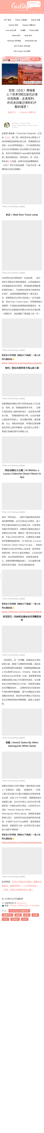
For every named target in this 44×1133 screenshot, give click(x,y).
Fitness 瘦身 (34, 30)
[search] (40, 8)
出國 (35, 915)
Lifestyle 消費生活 (28, 25)
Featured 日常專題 (14, 41)
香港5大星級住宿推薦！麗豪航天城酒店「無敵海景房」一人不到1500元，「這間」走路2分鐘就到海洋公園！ (22, 886)
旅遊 (18, 915)
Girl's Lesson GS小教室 (22, 51)
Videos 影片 (16, 35)
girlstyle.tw (21, 903)
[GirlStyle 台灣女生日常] (22, 7)
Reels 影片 (28, 35)
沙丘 (8, 137)
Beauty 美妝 (35, 20)
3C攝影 (22, 30)
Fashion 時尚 (13, 25)
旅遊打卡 (12, 112)
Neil (16, 123)
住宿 (27, 915)
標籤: (5, 911)
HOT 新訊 (7, 20)
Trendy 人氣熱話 (21, 20)
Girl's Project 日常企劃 (22, 46)
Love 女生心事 (11, 30)
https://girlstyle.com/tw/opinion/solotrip (22, 363)
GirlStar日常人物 (31, 41)
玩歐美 (15, 919)
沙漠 (10, 161)
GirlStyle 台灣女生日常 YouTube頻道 (24, 905)
